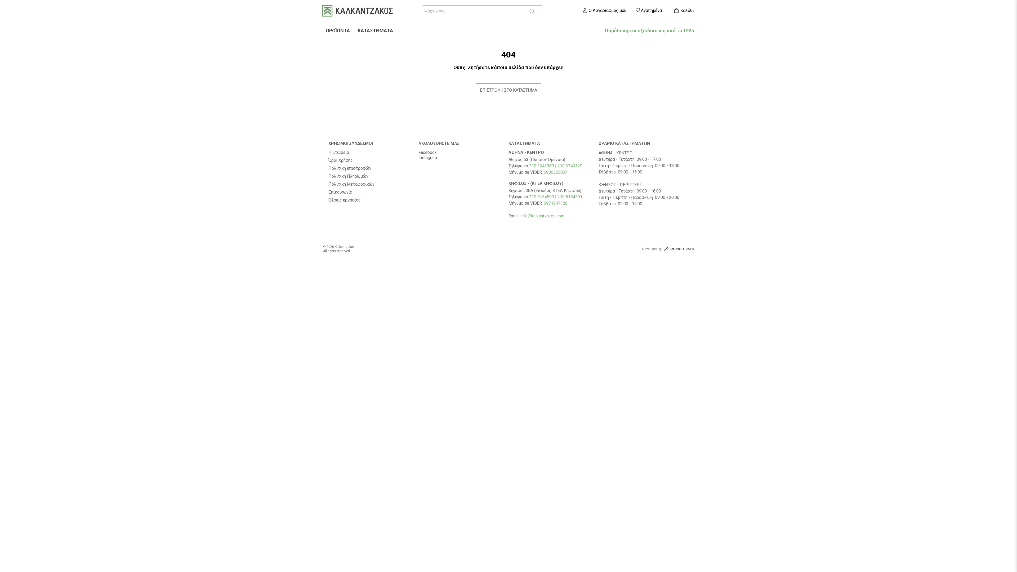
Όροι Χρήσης (340, 160)
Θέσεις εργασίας (344, 200)
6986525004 (556, 172)
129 (578, 165)
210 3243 (566, 165)
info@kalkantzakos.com (542, 215)
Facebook (427, 152)
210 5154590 (541, 196)
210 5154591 (569, 196)
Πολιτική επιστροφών (349, 168)
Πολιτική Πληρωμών (348, 176)
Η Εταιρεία (338, 152)
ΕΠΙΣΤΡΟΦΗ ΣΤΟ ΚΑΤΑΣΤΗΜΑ (508, 90)
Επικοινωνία (340, 192)
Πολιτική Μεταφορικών (351, 184)
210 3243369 (541, 165)
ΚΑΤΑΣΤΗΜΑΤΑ (375, 30)
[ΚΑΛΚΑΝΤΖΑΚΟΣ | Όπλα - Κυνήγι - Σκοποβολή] (357, 11)
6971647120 (556, 203)
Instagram (427, 157)
